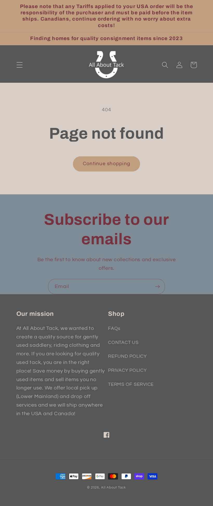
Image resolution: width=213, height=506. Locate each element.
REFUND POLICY (127, 356)
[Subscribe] (157, 286)
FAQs (114, 328)
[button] (19, 65)
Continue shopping (106, 163)
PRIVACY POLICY (127, 370)
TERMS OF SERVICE (131, 384)
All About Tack (113, 487)
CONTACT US (123, 342)
